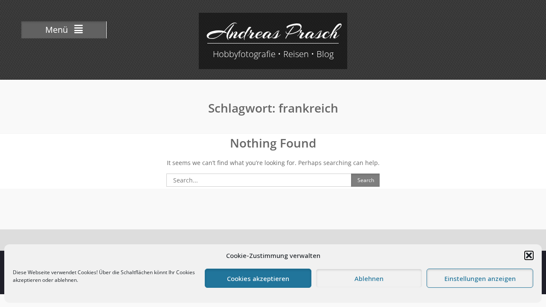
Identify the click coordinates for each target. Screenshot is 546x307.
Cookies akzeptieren (258, 278)
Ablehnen (368, 278)
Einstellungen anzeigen (480, 278)
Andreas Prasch (273, 32)
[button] (529, 255)
